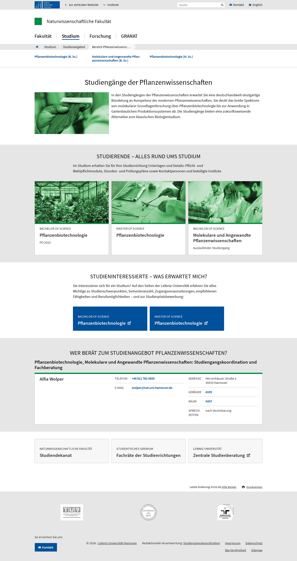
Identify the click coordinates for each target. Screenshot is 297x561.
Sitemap (256, 550)
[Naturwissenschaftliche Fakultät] (36, 47)
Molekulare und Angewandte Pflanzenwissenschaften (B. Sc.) (116, 58)
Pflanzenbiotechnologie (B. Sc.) (56, 57)
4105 (208, 392)
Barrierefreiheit (235, 550)
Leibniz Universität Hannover (117, 543)
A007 (208, 401)
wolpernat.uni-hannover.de (152, 388)
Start (222, 4)
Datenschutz (253, 543)
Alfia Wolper (229, 487)
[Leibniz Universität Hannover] (47, 4)
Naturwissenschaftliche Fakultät (79, 21)
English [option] (257, 5)
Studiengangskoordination (201, 543)
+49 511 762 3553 (143, 378)
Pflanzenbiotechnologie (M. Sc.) (171, 57)
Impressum (232, 543)
